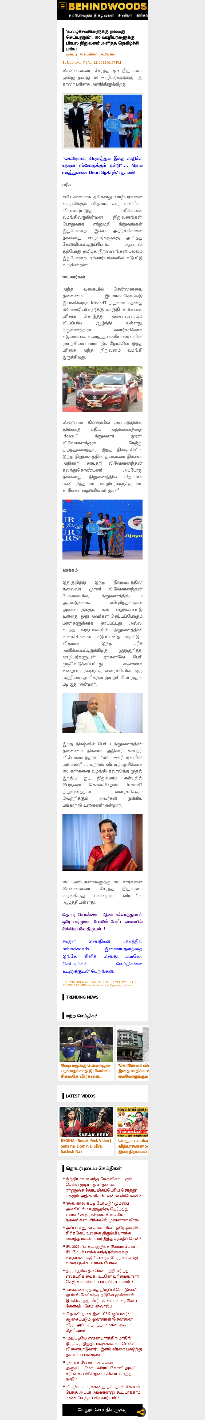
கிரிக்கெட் (145, 15)
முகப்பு (71, 54)
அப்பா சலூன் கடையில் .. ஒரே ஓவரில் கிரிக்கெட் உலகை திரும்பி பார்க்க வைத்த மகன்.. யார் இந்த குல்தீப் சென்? (103, 1233)
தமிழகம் (108, 54)
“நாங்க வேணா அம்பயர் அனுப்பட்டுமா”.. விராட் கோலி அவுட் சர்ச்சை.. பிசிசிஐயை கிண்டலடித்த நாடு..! (101, 1371)
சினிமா (125, 15)
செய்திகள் (89, 54)
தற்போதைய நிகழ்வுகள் (91, 15)
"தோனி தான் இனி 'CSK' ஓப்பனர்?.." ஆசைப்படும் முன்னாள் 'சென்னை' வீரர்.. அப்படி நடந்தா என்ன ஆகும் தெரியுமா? (99, 1323)
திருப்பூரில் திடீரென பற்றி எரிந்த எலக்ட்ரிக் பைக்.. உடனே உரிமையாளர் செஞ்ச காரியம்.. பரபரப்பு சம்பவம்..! (102, 1276)
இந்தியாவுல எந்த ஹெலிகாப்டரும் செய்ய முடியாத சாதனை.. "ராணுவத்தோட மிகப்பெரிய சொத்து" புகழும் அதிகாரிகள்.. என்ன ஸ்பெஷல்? (103, 1188)
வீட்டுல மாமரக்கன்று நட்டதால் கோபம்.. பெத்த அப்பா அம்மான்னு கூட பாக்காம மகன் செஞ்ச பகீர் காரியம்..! (103, 1392)
